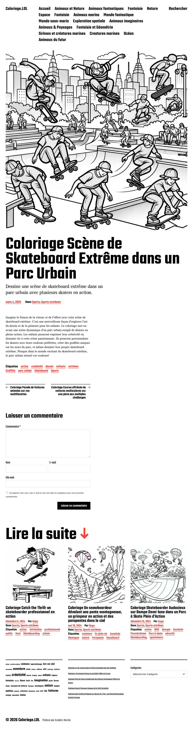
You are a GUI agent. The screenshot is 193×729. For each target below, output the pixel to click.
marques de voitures (19, 686)
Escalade (115, 634)
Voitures (53, 690)
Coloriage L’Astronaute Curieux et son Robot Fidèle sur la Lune (89, 673)
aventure (87, 634)
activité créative (15, 664)
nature (85, 638)
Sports (36, 302)
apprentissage (36, 664)
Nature (152, 9)
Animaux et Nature (69, 9)
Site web (10, 477)
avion (28, 669)
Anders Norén (63, 720)
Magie (8, 686)
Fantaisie (135, 9)
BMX (156, 630)
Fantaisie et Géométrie (95, 27)
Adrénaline (36, 630)
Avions (34, 669)
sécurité (169, 633)
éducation (15, 695)
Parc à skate (155, 633)
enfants (61, 367)
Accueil (44, 9)
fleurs (22, 681)
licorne (56, 680)
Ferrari (17, 681)
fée (32, 680)
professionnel (52, 630)
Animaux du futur (52, 40)
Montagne (73, 638)
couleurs (57, 669)
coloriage (50, 669)
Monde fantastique (119, 15)
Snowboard (112, 638)
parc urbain (25, 371)
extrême (73, 367)
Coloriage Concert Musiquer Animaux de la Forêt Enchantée (88, 688)
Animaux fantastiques (106, 9)
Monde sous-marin (54, 21)
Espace (44, 15)
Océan (129, 33)
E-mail (52, 462)
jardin (51, 680)
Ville (45, 691)
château (39, 669)
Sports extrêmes (51, 302)
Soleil (37, 691)
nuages (57, 686)
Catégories (136, 668)
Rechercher (178, 9)
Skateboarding (31, 633)
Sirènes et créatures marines (62, 33)
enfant (40, 675)
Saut (17, 633)
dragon (34, 675)
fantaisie (10, 681)
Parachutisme (138, 633)
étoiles (23, 695)
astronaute (9, 669)
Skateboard (41, 371)
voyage (8, 695)
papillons (9, 691)
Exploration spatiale (89, 21)
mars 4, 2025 (13, 302)
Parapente (98, 638)
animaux (25, 664)
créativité (37, 367)
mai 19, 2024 (75, 626)
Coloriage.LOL (16, 9)
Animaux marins (86, 15)
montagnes (39, 686)
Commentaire (13, 426)
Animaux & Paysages (55, 27)
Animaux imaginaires (126, 21)
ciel (44, 669)
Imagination (41, 680)
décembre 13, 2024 (141, 621)
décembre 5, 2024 (15, 621)
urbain (46, 633)
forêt (28, 680)
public (9, 633)
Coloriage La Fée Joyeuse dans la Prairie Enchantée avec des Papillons (92, 668)
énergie (166, 630)
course (8, 675)
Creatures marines (105, 33)
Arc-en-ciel (49, 664)
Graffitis (10, 371)
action (24, 367)
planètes (16, 691)
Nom (8, 462)
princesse (24, 691)
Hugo (35, 621)
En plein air (101, 634)
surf (41, 691)
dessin (49, 367)
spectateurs (156, 637)
